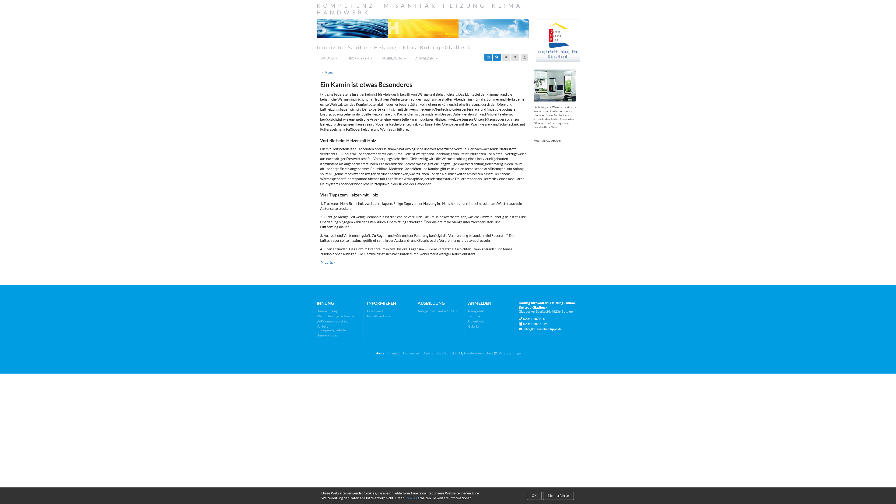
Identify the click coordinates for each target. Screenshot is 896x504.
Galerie (473, 326)
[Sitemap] (524, 57)
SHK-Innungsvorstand (333, 321)
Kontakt (450, 353)
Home (329, 72)
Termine (474, 316)
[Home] (506, 57)
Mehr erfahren (558, 496)
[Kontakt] (515, 57)
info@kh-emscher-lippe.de (542, 329)
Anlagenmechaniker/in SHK (438, 311)
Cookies (411, 498)
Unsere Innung (327, 311)
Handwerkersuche (477, 353)
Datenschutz (432, 353)
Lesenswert (375, 311)
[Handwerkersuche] (496, 57)
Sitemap (393, 353)
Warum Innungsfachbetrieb (336, 316)
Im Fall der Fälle (378, 316)
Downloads (476, 321)
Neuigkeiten (477, 311)
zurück (330, 262)
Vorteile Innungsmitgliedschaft (333, 328)
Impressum (411, 353)
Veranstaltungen (510, 353)
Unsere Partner (328, 335)
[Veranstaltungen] (488, 57)
